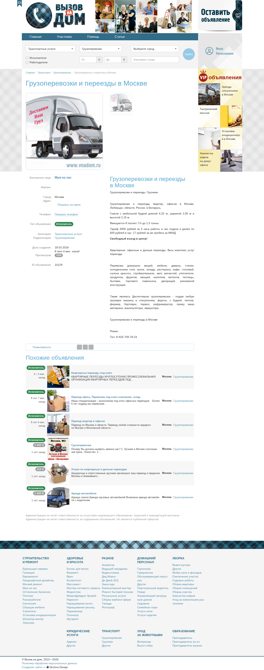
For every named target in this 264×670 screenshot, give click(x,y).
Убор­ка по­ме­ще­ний (184, 588)
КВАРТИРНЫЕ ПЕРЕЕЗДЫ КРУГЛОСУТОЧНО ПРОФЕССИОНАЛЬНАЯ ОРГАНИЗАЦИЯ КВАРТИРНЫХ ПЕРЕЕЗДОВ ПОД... (113, 378)
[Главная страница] (58, 16)
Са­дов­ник (143, 603)
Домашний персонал (146, 560)
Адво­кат (72, 641)
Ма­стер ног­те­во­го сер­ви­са (83, 588)
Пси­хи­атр (73, 615)
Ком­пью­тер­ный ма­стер (116, 588)
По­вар (141, 591)
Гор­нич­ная (144, 568)
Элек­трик (28, 622)
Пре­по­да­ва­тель (182, 637)
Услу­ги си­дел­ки (147, 615)
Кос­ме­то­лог (74, 580)
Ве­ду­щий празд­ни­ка (114, 568)
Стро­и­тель (29, 611)
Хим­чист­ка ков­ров (183, 595)
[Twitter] (85, 347)
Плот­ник (28, 595)
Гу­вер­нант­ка (145, 572)
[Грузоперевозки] (58, 448)
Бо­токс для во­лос (78, 568)
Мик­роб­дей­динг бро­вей (81, 595)
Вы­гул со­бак (145, 645)
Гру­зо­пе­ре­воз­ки (81, 445)
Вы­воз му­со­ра (181, 564)
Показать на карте (69, 204)
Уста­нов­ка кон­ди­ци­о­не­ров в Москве (231, 135)
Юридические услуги (78, 633)
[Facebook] (79, 347)
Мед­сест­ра (74, 591)
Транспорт (111, 631)
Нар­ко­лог (72, 599)
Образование (183, 631)
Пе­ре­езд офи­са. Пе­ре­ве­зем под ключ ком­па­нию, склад (105, 397)
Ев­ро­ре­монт (30, 576)
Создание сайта (32, 667)
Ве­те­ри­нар (144, 641)
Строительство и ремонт (36, 560)
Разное (108, 558)
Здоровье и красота (75, 560)
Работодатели (39, 62)
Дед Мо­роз (109, 576)
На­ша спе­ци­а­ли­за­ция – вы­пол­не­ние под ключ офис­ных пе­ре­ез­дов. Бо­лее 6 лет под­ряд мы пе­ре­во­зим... (115, 402)
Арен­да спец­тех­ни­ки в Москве (230, 90)
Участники (64, 36)
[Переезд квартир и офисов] (58, 424)
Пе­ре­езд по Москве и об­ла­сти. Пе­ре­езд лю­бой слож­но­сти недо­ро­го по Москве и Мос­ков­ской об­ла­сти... (111, 426)
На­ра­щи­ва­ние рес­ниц (81, 607)
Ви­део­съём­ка (110, 572)
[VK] (91, 347)
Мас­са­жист (74, 584)
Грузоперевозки (65, 237)
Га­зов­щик (29, 572)
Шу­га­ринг (73, 618)
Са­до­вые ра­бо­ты (183, 580)
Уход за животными (150, 633)
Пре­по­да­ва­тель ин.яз (185, 641)
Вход (219, 48)
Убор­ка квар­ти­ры (183, 584)
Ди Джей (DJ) (110, 580)
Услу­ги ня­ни (144, 611)
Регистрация (224, 53)
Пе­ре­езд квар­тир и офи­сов (88, 421)
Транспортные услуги (68, 233)
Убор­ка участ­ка (182, 591)
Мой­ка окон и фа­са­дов (186, 572)
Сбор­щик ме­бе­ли (34, 607)
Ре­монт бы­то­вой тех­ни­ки (117, 591)
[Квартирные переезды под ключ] (58, 376)
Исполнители (38, 57)
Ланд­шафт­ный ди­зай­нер (38, 580)
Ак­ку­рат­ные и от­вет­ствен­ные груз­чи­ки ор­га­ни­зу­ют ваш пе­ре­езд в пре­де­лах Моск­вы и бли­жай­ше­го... (115, 475)
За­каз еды (108, 584)
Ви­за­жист (72, 572)
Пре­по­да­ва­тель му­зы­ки (187, 645)
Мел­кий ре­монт (32, 584)
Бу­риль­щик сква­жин (35, 568)
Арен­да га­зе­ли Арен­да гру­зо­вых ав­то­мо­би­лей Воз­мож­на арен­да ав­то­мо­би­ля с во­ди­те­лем (115, 499)
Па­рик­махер (74, 611)
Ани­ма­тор (108, 564)
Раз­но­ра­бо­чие (32, 599)
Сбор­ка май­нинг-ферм (116, 599)
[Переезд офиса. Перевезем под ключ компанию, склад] (58, 400)
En (19, 2)
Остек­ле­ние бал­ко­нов (36, 591)
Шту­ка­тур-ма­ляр (33, 618)
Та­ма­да (107, 603)
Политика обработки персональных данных (49, 663)
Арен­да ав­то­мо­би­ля (83, 493)
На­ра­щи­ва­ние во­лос (80, 603)
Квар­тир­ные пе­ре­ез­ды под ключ (91, 372)
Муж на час (30, 588)
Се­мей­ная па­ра (147, 607)
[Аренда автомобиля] (58, 497)
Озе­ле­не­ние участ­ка (185, 576)
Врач (70, 576)
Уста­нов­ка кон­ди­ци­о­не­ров (39, 615)
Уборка (178, 558)
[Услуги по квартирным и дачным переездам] (58, 472)
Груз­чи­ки (107, 641)
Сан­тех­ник (29, 603)
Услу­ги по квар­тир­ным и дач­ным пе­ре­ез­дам (99, 469)
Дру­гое (141, 584)
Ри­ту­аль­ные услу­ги (114, 595)
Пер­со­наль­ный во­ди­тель (153, 588)
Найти (189, 54)
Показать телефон (66, 214)
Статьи (120, 36)
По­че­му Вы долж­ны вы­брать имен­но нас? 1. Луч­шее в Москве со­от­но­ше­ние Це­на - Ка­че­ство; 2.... (114, 450)
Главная (36, 36)
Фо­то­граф (108, 607)
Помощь (93, 36)
